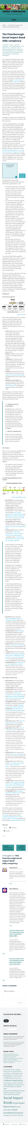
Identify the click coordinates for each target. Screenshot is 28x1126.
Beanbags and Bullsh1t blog (17, 820)
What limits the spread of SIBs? (10, 1057)
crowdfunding (8, 1078)
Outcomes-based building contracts (11, 1054)
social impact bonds (17, 52)
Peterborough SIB (15, 46)
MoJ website (20, 631)
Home (4, 25)
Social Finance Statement (16, 645)
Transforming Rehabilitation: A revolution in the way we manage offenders (14, 538)
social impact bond (7, 52)
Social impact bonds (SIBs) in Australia (11, 1055)
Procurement (17, 1093)
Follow (6, 1020)
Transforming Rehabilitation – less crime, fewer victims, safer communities (14, 533)
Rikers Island (7, 1094)
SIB (15, 51)
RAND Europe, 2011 (11, 385)
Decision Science (17, 1078)
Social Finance (21, 314)
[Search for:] (10, 1029)
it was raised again (18, 80)
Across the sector (9, 1070)
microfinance (17, 1086)
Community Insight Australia (9, 1036)
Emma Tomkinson (14, 11)
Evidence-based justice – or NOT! (21, 848)
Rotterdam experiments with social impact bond (8, 848)
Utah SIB (14, 1115)
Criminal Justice (17, 1076)
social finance (19, 51)
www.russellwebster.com (18, 497)
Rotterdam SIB (15, 1094)
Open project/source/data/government (14, 1090)
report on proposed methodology (15, 375)
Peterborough (9, 51)
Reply (10, 883)
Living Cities (15, 81)
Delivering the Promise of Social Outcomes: (12, 1042)
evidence (14, 48)
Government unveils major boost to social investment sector (14, 764)
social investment (6, 54)
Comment (20, 1002)
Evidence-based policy (13, 1080)
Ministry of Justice (11, 49)
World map (20, 1115)
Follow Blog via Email (12, 1014)
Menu (14, 20)
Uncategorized (8, 1115)
